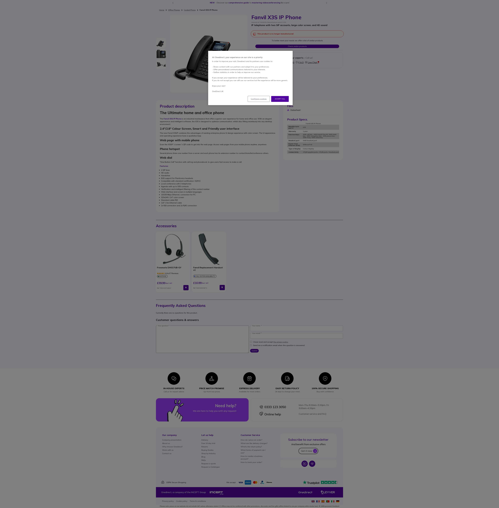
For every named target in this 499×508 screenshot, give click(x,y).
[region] (250, 78)
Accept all (280, 99)
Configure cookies (259, 99)
